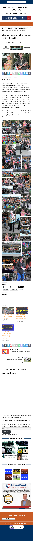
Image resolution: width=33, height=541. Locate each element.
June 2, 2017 (6, 43)
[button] (31, 23)
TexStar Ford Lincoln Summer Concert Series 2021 (8, 316)
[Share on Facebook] (3, 73)
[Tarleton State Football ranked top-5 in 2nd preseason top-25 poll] (16, 477)
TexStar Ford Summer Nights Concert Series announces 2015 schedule (6, 335)
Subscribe (6, 431)
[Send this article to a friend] (13, 73)
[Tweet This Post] (5, 73)
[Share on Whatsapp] (19, 73)
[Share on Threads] (29, 73)
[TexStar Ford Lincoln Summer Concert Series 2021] (8, 310)
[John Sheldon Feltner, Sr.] (8, 477)
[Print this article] (16, 73)
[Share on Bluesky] (27, 73)
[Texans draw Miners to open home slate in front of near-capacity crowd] (16, 471)
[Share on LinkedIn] (8, 73)
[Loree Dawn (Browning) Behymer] (24, 471)
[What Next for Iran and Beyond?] (24, 477)
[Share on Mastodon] (21, 73)
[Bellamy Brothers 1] (16, 69)
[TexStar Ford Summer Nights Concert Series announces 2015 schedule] (8, 327)
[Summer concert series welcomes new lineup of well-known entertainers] (22, 310)
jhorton (15, 43)
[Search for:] (16, 2)
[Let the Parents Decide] (8, 471)
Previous (4, 496)
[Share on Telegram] (24, 73)
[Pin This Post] (11, 73)
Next (29, 496)
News (10, 29)
